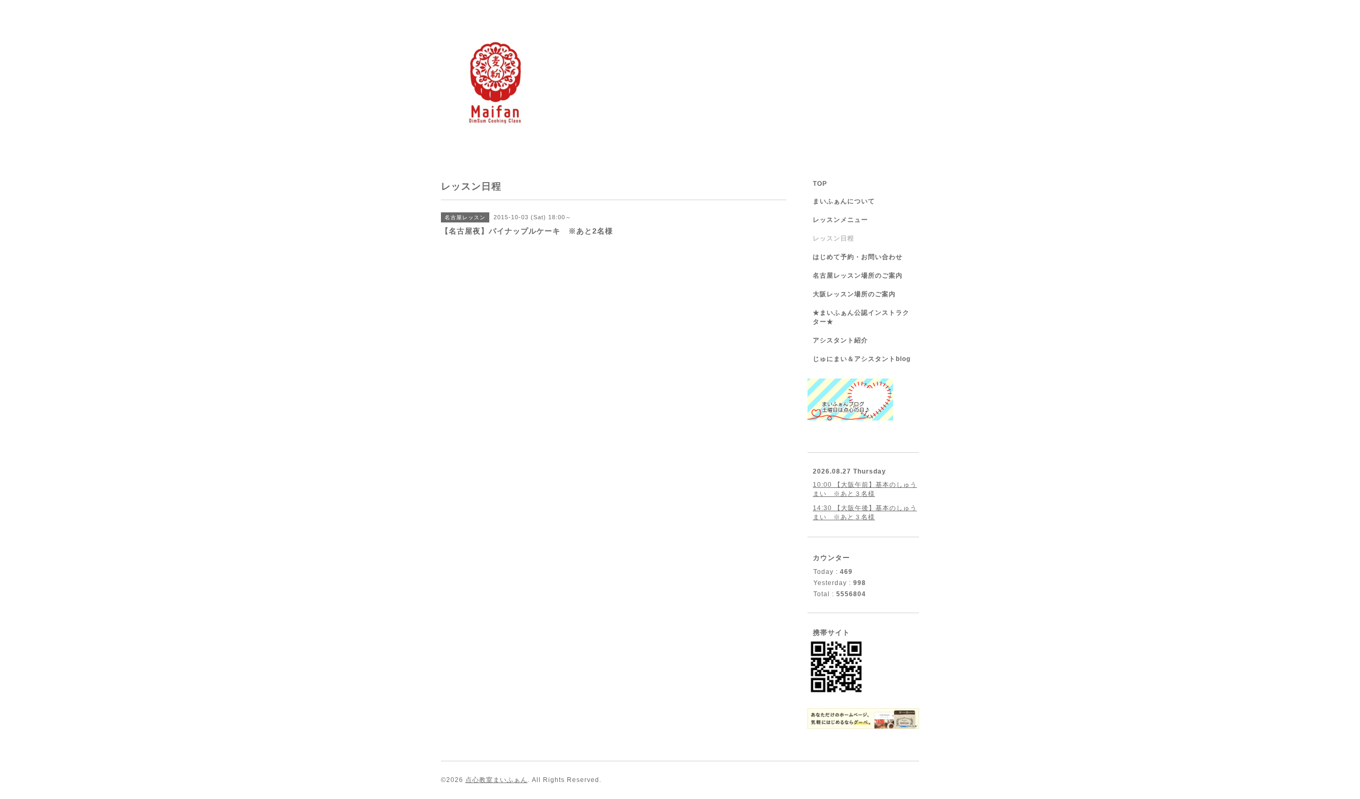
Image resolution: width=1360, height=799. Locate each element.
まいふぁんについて (844, 201)
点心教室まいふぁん (496, 780)
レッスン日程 (833, 238)
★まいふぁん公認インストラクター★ (861, 317)
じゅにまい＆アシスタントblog (862, 359)
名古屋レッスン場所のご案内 (858, 275)
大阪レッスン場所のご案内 (854, 294)
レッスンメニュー (840, 220)
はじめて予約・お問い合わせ (858, 257)
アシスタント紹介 (840, 340)
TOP (820, 183)
